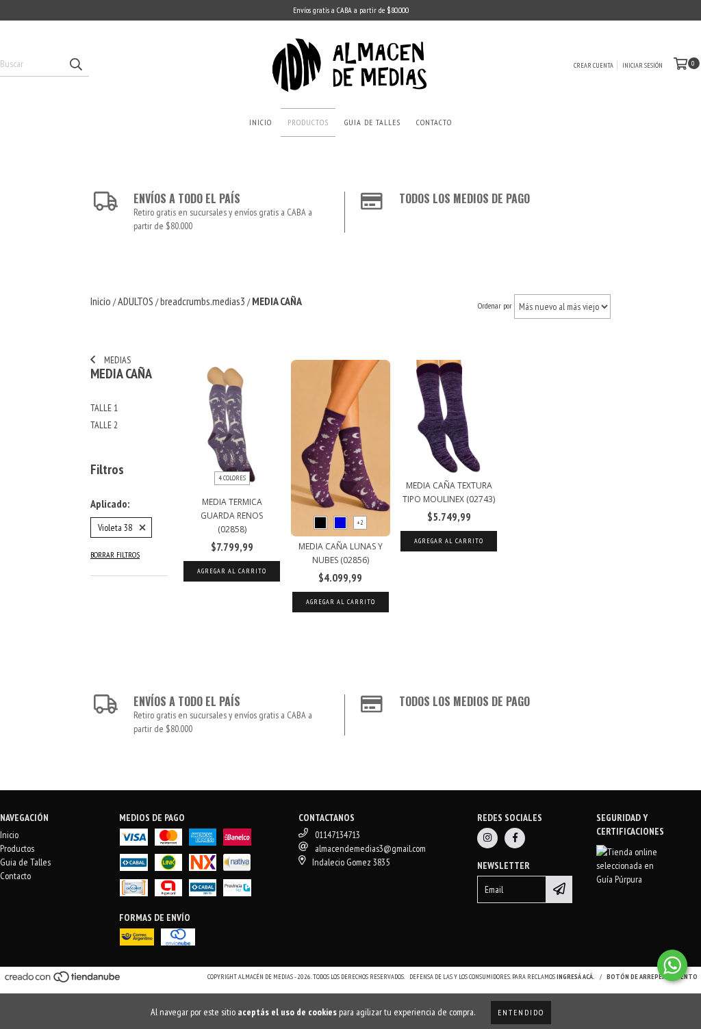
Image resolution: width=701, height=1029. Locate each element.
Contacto (434, 122)
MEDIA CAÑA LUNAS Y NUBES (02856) (340, 553)
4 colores (232, 477)
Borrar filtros (115, 554)
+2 (360, 522)
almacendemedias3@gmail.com (370, 848)
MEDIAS (116, 360)
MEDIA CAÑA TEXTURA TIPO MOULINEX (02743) (449, 492)
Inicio (260, 122)
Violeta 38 (115, 527)
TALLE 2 (104, 425)
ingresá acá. (576, 976)
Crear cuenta (593, 65)
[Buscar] (75, 64)
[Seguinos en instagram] (487, 838)
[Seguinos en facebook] (515, 838)
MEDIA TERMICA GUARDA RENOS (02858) (232, 515)
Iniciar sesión (642, 65)
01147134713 (337, 835)
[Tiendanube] (63, 980)
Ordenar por (495, 305)
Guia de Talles (372, 122)
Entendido (521, 1012)
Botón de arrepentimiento (652, 976)
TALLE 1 (104, 408)
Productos (308, 122)
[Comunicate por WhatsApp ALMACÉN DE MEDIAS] (672, 965)
